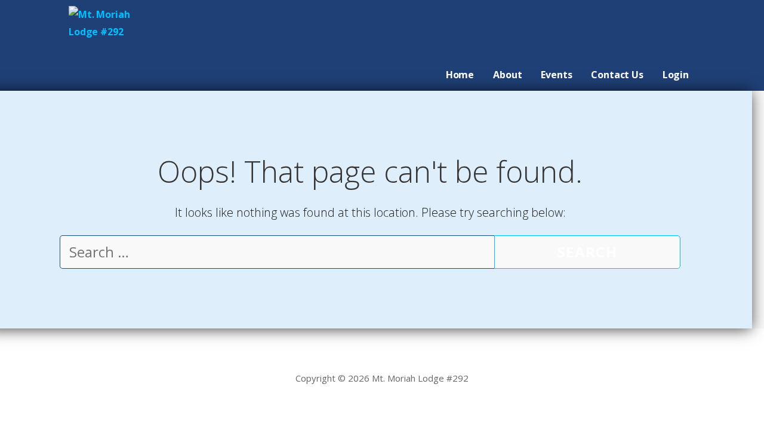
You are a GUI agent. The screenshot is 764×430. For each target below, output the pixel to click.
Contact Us (617, 74)
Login (676, 74)
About (507, 74)
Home (460, 74)
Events (556, 74)
